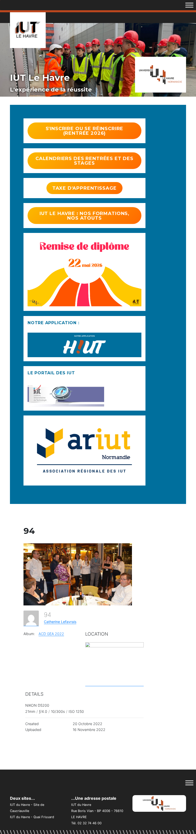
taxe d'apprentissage (84, 188)
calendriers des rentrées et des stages (84, 161)
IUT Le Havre (40, 77)
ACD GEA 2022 (51, 634)
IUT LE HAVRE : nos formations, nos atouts (84, 216)
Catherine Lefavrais (60, 621)
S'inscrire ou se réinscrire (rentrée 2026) (85, 131)
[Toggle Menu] (189, 5)
